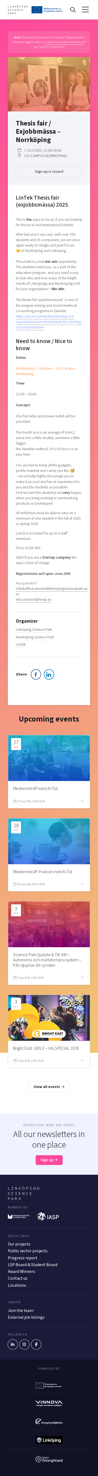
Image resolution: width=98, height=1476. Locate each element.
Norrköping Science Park (35, 637)
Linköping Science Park (34, 629)
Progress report (22, 1258)
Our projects (19, 1244)
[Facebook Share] (36, 674)
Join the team (20, 1311)
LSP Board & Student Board (32, 1265)
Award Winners (21, 1272)
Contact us (17, 1278)
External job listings (26, 1317)
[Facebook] (36, 1344)
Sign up (47, 1160)
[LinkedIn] (13, 1344)
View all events (47, 1087)
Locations (17, 1285)
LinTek (21, 644)
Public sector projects (28, 1251)
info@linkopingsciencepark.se (64, 42)
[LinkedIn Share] (49, 674)
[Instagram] (24, 1344)
